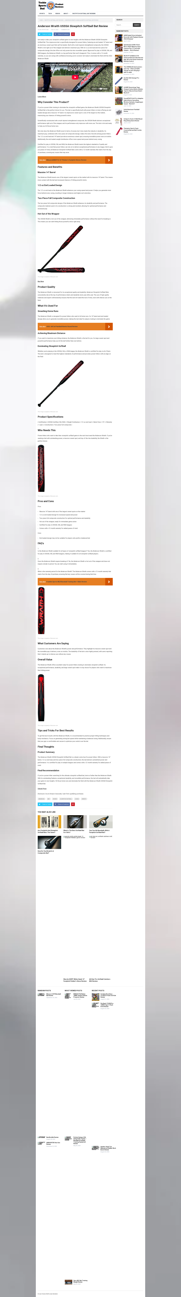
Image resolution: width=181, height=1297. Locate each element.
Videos (57, 13)
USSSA (77, 799)
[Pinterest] (73, 34)
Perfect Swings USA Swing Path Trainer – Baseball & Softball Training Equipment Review (80, 1140)
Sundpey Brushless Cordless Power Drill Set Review (108, 995)
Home (41, 20)
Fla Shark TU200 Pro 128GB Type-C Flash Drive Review (106, 1005)
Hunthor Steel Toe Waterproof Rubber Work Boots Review (108, 1148)
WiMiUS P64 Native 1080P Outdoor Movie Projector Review (80, 995)
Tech (50, 13)
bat (49, 799)
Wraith (84, 799)
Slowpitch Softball (66, 799)
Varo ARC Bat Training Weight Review (80, 1281)
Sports (42, 13)
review (55, 799)
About (66, 13)
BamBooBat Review (52, 1137)
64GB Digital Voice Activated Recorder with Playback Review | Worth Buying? (133, 37)
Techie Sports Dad (43, 29)
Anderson (41, 799)
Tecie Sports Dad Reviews (50, 1294)
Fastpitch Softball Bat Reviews (83, 13)
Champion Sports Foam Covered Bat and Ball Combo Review (133, 130)
